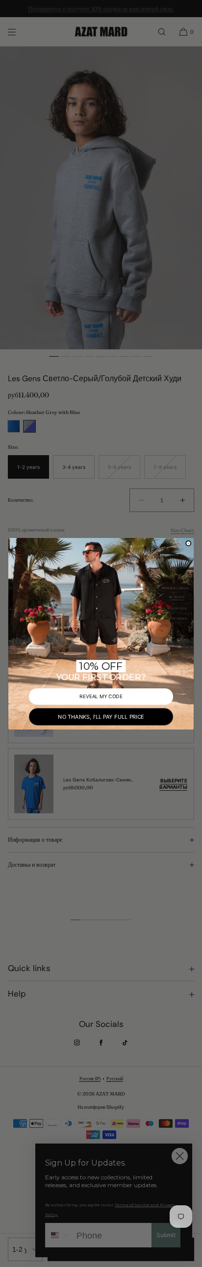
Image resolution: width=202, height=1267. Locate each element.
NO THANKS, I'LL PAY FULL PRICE (101, 716)
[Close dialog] (188, 543)
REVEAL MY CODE (100, 696)
